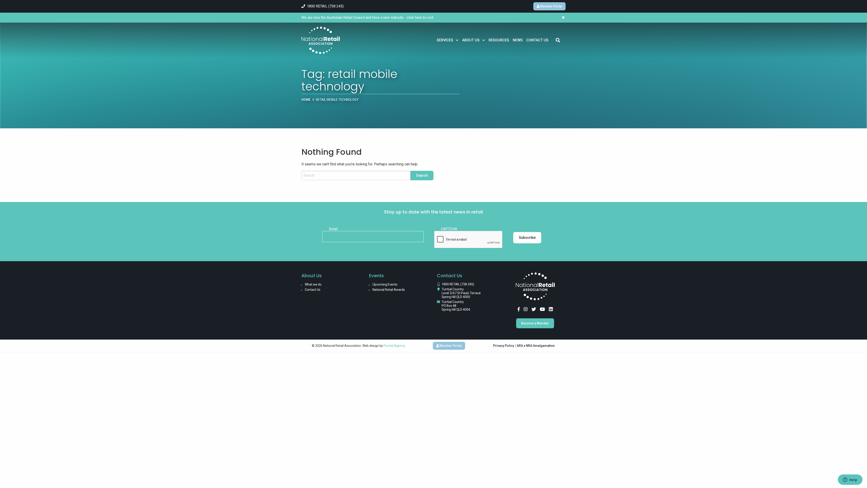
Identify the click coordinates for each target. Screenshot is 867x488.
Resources (499, 40)
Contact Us (537, 40)
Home (305, 99)
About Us (471, 40)
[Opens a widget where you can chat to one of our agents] (850, 480)
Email (333, 229)
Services (445, 40)
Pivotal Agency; (395, 345)
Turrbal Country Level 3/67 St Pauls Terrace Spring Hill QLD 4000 (461, 293)
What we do (313, 284)
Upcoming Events (385, 284)
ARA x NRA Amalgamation (536, 345)
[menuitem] (447, 40)
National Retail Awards (389, 289)
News (518, 40)
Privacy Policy (503, 345)
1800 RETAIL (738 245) (458, 284)
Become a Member (535, 323)
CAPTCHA (449, 229)
